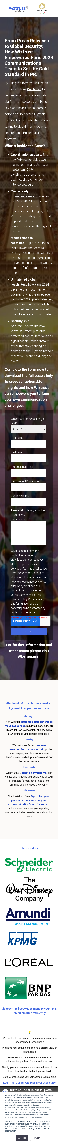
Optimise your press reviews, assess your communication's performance (29, 800)
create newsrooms (34, 772)
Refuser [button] (36, 1137)
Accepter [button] (22, 1137)
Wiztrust (34, 89)
